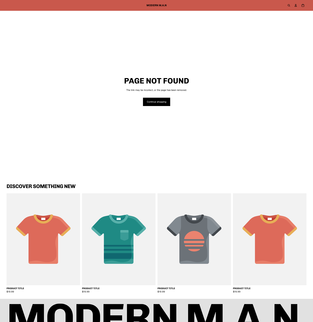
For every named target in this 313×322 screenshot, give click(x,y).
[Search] (288, 5)
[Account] (295, 5)
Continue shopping (156, 101)
